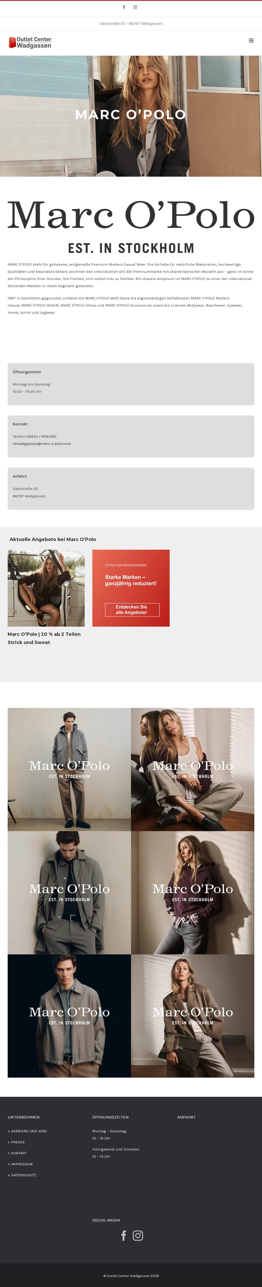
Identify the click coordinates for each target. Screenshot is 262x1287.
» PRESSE (16, 1142)
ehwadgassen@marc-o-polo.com (42, 443)
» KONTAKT (17, 1153)
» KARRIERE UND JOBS (27, 1131)
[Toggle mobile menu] (251, 40)
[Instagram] (138, 1235)
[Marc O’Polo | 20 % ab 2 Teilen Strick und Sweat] (46, 588)
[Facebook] (124, 1235)
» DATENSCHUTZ (22, 1175)
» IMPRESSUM (20, 1164)
